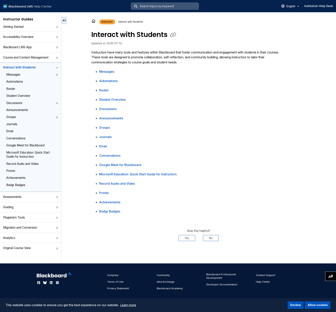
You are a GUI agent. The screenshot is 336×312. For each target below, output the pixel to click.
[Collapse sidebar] (64, 20)
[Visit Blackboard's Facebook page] (39, 283)
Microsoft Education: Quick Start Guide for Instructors (28, 154)
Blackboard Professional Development (221, 276)
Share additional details (199, 253)
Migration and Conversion (20, 227)
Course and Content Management (25, 57)
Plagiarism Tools (14, 217)
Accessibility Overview (18, 37)
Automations (14, 81)
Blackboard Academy (170, 288)
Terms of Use (115, 281)
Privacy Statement (118, 288)
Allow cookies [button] (318, 305)
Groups (11, 117)
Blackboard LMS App (17, 47)
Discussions (14, 103)
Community (163, 275)
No (211, 238)
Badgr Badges (15, 185)
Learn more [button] (128, 305)
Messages (13, 74)
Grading (8, 207)
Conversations (15, 138)
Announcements (17, 110)
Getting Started (13, 27)
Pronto (10, 171)
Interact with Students (19, 67)
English (291, 6)
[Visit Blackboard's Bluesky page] (45, 283)
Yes (187, 238)
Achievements (15, 178)
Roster (10, 89)
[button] (57, 27)
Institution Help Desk (318, 6)
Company (112, 275)
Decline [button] (295, 305)
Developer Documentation (221, 284)
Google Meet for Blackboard (25, 145)
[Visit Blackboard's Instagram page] (57, 283)
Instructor (107, 21)
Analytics (9, 238)
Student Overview (18, 96)
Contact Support (265, 275)
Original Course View (17, 248)
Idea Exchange (165, 281)
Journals (11, 124)
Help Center (263, 281)
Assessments (12, 197)
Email (9, 131)
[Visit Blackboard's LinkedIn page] (51, 283)
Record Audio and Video (22, 164)
